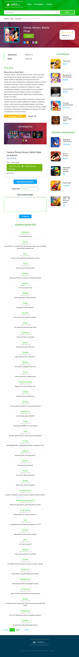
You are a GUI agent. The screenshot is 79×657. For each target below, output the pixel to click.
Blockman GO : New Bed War (67, 76)
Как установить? (12, 158)
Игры (29, 4)
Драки (65, 64)
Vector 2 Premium (65, 154)
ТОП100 (49, 4)
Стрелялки (66, 144)
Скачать (29, 36)
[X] (30, 42)
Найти (67, 12)
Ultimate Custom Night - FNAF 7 (68, 119)
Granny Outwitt (68, 89)
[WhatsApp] (36, 42)
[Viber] (33, 42)
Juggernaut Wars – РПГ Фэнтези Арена (66, 199)
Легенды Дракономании (68, 104)
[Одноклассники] (27, 42)
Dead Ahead (67, 183)
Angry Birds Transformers (67, 140)
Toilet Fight (66, 61)
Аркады (65, 80)
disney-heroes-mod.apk (22, 167)
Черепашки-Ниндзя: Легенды (67, 169)
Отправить (25, 216)
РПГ (64, 174)
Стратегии (66, 107)
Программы (38, 4)
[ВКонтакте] (24, 42)
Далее (27, 630)
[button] (23, 140)
